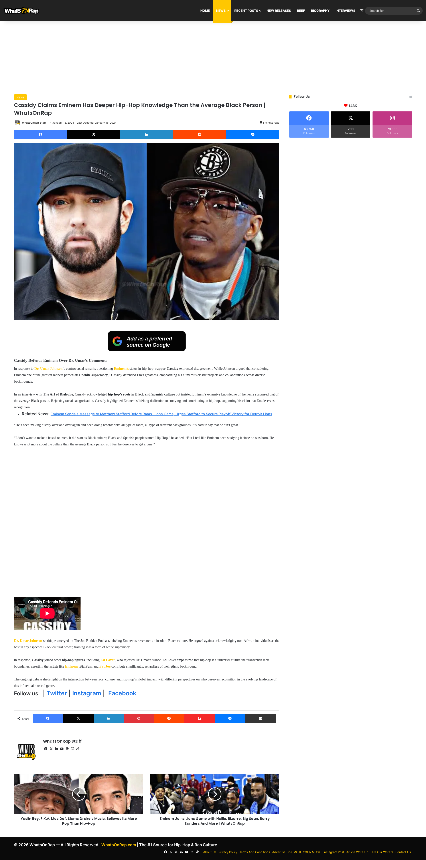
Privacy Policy (228, 852)
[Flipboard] (199, 718)
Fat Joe (104, 666)
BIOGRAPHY (320, 10)
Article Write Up (357, 852)
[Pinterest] (139, 718)
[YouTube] (61, 748)
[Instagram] (72, 748)
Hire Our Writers (382, 852)
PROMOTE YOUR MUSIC (304, 852)
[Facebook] (40, 134)
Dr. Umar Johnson (48, 368)
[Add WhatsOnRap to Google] (147, 350)
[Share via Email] (260, 718)
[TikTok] (77, 748)
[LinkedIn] (146, 134)
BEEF (301, 10)
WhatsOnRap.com (118, 844)
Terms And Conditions (254, 852)
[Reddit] (199, 134)
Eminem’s (122, 368)
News (221, 10)
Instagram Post (333, 852)
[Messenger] (252, 134)
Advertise (279, 852)
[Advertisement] (213, 57)
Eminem (71, 666)
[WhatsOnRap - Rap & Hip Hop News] (21, 10)
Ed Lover (108, 660)
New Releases (279, 10)
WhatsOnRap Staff (34, 122)
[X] (93, 134)
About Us (209, 852)
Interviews (345, 10)
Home (205, 10)
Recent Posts (246, 10)
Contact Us (403, 852)
